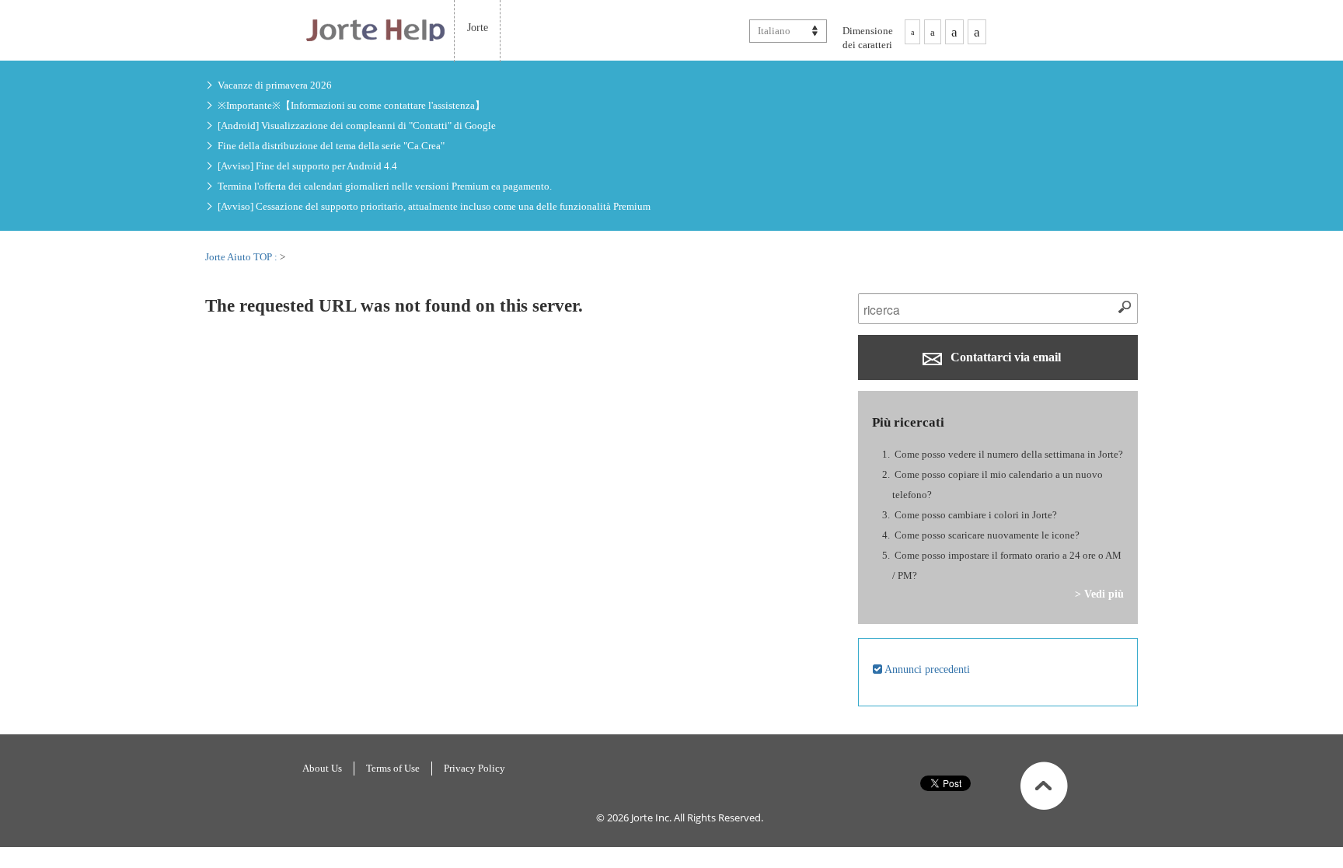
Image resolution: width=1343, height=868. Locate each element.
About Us (322, 768)
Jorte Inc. (651, 817)
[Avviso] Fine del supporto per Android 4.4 (307, 166)
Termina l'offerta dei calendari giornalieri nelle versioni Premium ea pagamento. (385, 186)
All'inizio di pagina (1044, 786)
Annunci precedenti (926, 669)
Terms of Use (393, 768)
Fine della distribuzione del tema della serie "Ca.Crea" (331, 146)
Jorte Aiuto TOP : (242, 257)
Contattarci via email (1004, 357)
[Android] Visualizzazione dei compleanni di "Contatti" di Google (357, 125)
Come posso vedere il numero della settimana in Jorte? (1009, 454)
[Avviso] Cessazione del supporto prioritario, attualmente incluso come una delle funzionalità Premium (434, 206)
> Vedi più (1099, 593)
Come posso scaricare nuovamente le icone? (987, 535)
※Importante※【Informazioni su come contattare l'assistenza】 (351, 105)
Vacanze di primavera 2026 (275, 85)
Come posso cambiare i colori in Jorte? (976, 515)
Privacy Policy (474, 768)
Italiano (774, 31)
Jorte (477, 27)
